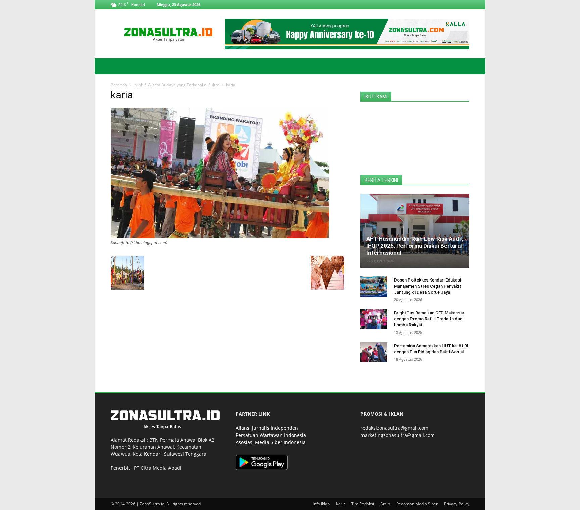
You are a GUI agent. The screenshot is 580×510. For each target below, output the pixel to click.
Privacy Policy (456, 504)
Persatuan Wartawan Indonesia (271, 435)
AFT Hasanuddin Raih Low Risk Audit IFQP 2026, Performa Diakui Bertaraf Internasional (414, 245)
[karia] (220, 236)
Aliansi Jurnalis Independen (267, 428)
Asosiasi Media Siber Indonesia (271, 442)
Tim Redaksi (362, 504)
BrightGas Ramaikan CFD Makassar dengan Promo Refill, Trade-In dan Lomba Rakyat (429, 318)
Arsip (385, 504)
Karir (340, 504)
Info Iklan (321, 504)
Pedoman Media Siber (417, 504)
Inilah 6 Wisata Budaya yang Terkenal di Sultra (176, 85)
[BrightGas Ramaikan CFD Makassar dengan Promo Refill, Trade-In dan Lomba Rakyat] (373, 319)
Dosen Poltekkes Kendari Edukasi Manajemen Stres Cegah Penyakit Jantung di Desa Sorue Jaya (427, 286)
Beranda (119, 85)
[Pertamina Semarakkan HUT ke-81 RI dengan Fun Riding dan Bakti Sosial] (373, 352)
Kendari (153, 454)
